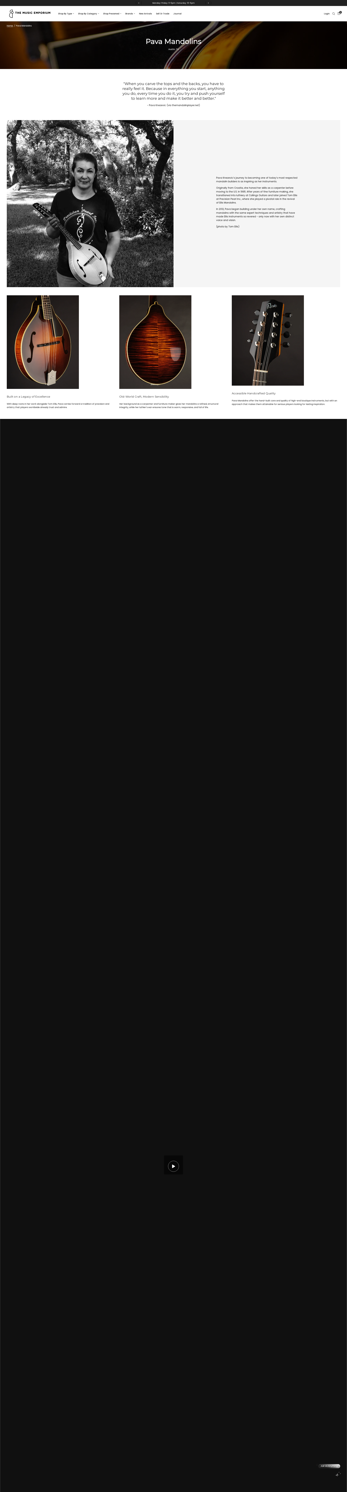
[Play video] (173, 1166)
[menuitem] (66, 14)
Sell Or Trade (162, 13)
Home (10, 25)
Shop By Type (65, 13)
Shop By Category (87, 13)
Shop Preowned (111, 13)
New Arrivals (145, 13)
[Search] (333, 13)
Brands (129, 13)
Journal (177, 13)
